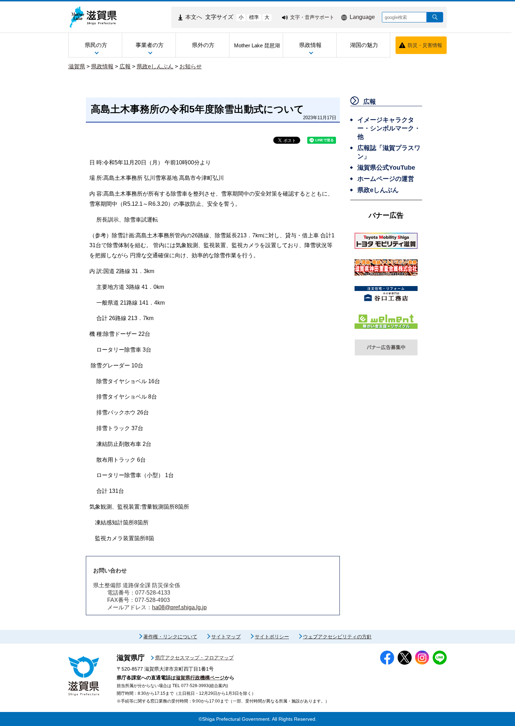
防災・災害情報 (425, 45)
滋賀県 (76, 66)
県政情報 (102, 66)
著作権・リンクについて (170, 636)
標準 (254, 17)
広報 (125, 66)
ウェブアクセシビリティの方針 (337, 636)
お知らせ (190, 66)
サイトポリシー (272, 636)
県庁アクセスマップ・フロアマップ (194, 657)
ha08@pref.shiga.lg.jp (179, 607)
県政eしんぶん (155, 66)
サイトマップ (226, 636)
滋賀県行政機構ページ (200, 677)
